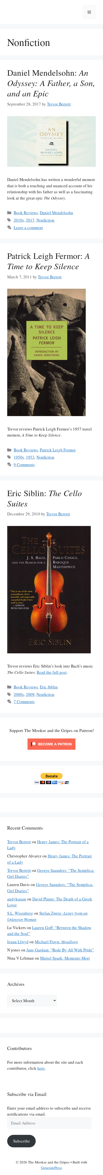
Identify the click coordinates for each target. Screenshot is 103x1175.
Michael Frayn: (56, 941)
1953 (30, 457)
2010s (19, 220)
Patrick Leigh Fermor (58, 450)
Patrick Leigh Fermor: (48, 260)
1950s (19, 457)
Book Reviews (26, 212)
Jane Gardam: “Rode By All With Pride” (60, 950)
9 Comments (24, 464)
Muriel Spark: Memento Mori (65, 958)
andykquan (16, 899)
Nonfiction (45, 220)
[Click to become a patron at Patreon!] (51, 750)
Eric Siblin (49, 687)
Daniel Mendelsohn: (51, 83)
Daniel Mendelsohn (56, 212)
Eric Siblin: (44, 498)
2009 (30, 694)
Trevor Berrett (19, 841)
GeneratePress (51, 1167)
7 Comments (24, 701)
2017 (30, 220)
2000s (19, 694)
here (41, 1068)
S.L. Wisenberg (20, 913)
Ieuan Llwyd (18, 941)
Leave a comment (28, 227)
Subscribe (21, 1141)
